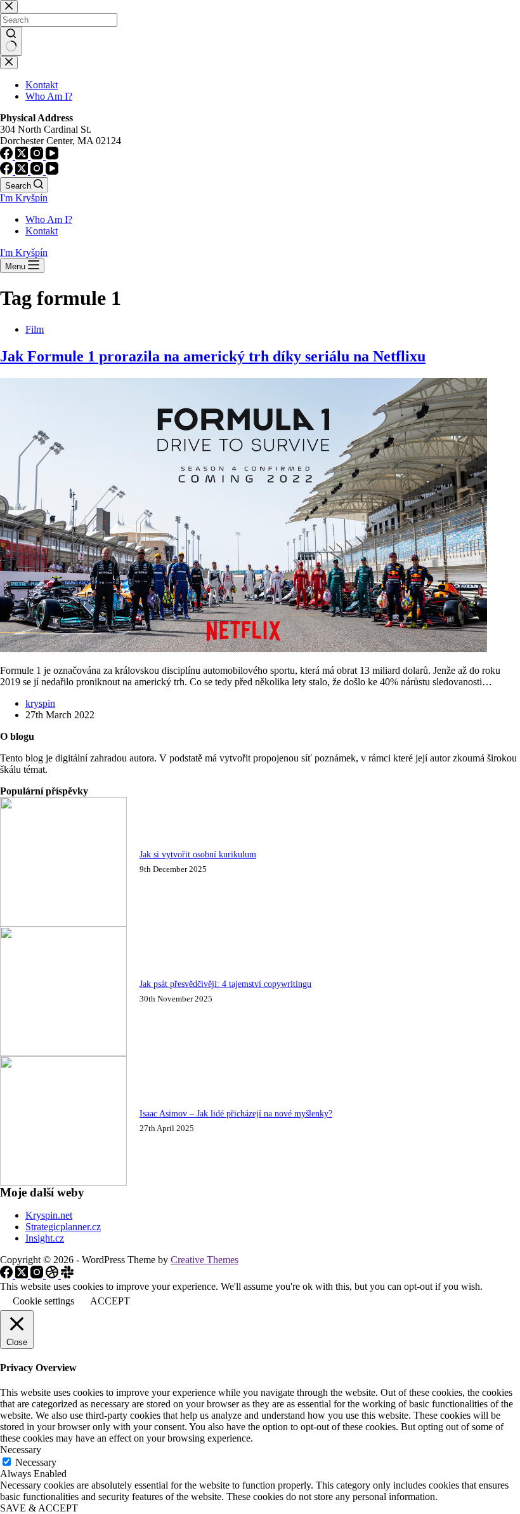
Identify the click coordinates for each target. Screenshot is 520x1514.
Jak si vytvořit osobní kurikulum (198, 854)
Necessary (35, 1462)
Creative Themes (204, 1259)
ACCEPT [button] (110, 1301)
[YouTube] (52, 171)
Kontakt (41, 230)
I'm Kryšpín (24, 197)
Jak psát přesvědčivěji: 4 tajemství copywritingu (225, 984)
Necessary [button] (20, 1449)
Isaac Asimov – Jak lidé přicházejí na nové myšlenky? (236, 1113)
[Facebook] (7, 171)
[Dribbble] (53, 1274)
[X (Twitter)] (22, 171)
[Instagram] (38, 171)
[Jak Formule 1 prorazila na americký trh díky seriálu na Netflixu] (243, 648)
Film (34, 329)
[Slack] (67, 1274)
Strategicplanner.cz (63, 1226)
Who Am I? (48, 219)
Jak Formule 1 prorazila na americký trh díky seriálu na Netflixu (213, 356)
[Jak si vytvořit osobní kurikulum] (63, 923)
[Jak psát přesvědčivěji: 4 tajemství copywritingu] (63, 1052)
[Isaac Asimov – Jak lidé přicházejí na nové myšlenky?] (63, 1182)
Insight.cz (44, 1238)
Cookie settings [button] (43, 1301)
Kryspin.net (48, 1215)
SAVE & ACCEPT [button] (39, 1508)
